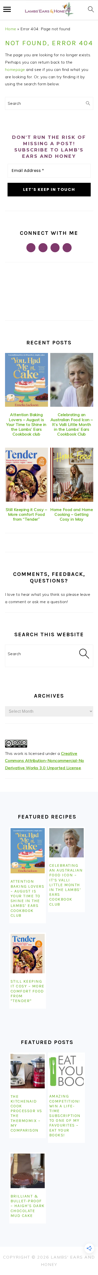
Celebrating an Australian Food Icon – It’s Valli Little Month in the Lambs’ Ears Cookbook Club (72, 424)
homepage (15, 69)
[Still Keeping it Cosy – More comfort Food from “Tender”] (26, 475)
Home (10, 28)
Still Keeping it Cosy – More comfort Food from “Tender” (26, 514)
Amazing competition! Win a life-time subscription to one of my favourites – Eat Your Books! (65, 1115)
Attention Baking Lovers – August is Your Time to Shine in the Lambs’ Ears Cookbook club (26, 424)
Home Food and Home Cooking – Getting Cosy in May (71, 514)
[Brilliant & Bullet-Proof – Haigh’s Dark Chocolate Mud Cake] (28, 1171)
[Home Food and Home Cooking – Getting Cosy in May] (71, 475)
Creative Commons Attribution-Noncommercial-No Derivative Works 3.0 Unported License (44, 761)
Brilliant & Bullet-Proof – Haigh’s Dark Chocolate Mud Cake (28, 1206)
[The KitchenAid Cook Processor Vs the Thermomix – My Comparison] (28, 1071)
